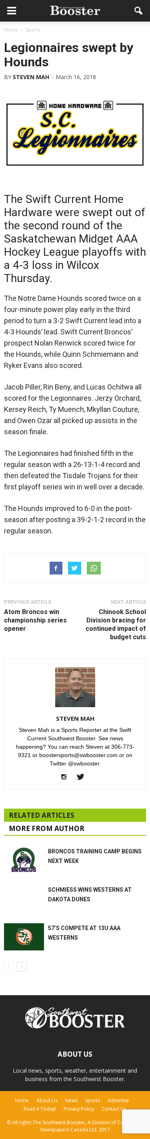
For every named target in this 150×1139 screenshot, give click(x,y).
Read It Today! (40, 1108)
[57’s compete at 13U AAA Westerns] (24, 937)
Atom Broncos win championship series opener (35, 620)
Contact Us (114, 1108)
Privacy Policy (79, 1108)
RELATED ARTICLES (41, 815)
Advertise (118, 1100)
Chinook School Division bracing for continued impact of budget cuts (116, 624)
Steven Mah (31, 77)
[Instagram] (66, 777)
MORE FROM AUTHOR (46, 828)
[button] (139, 11)
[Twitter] (83, 777)
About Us (47, 1100)
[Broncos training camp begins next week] (24, 860)
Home (22, 1100)
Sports (92, 1100)
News (71, 1100)
